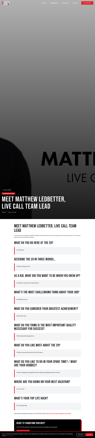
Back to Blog (7, 190)
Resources (65, 3)
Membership (54, 3)
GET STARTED (87, 3)
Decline (80, 434)
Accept (89, 434)
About (44, 3)
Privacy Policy (10, 435)
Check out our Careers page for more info (58, 413)
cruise (22, 389)
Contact (75, 3)
